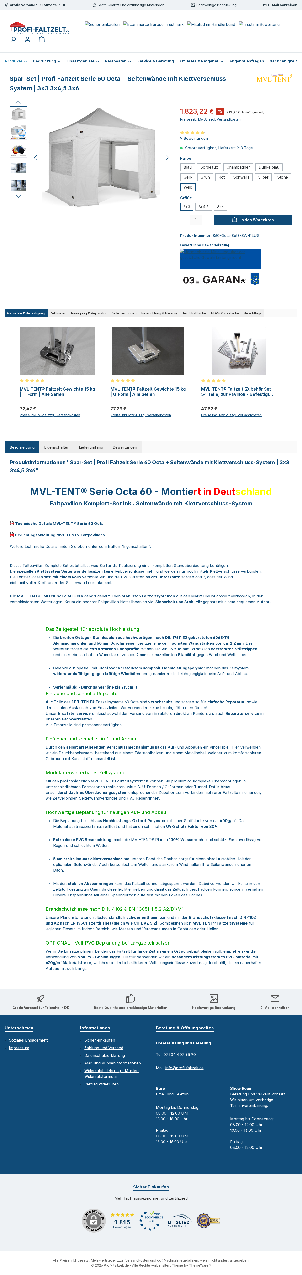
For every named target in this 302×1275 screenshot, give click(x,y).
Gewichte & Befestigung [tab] (26, 313)
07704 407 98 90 (180, 1054)
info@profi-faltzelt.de (184, 1067)
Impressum (19, 1047)
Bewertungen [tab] (125, 447)
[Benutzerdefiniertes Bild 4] (208, 1220)
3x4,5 (204, 206)
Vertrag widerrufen (101, 1084)
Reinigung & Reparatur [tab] (88, 313)
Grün (205, 177)
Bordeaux (209, 167)
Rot (221, 177)
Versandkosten (137, 1260)
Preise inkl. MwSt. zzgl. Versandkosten (210, 119)
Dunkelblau (269, 167)
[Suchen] (13, 39)
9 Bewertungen (194, 138)
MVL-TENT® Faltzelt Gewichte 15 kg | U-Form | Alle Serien (148, 391)
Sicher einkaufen (99, 1040)
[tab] (22, 447)
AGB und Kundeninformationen (112, 1063)
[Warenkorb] (42, 39)
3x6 (220, 206)
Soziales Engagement (28, 1040)
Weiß (188, 187)
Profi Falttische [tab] (194, 313)
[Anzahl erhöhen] (207, 220)
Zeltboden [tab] (58, 313)
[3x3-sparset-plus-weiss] (101, 157)
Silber (263, 177)
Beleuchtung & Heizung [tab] (159, 313)
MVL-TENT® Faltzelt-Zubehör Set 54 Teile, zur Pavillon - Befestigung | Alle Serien (238, 391)
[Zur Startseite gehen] (39, 27)
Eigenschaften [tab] (56, 447)
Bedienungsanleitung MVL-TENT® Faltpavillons (59, 535)
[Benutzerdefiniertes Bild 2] (151, 1220)
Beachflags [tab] (253, 313)
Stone (282, 177)
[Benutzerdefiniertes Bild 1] (122, 1221)
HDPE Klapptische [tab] (225, 313)
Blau (188, 167)
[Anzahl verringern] (185, 220)
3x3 (187, 206)
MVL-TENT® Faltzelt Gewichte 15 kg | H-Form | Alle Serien (57, 391)
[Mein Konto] (27, 39)
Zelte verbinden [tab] (124, 313)
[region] (90, 157)
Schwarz (241, 177)
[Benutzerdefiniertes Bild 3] (180, 1221)
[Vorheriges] (35, 157)
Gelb (188, 177)
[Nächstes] (166, 157)
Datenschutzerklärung (104, 1055)
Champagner (238, 167)
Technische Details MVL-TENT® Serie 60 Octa (59, 523)
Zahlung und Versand (103, 1047)
